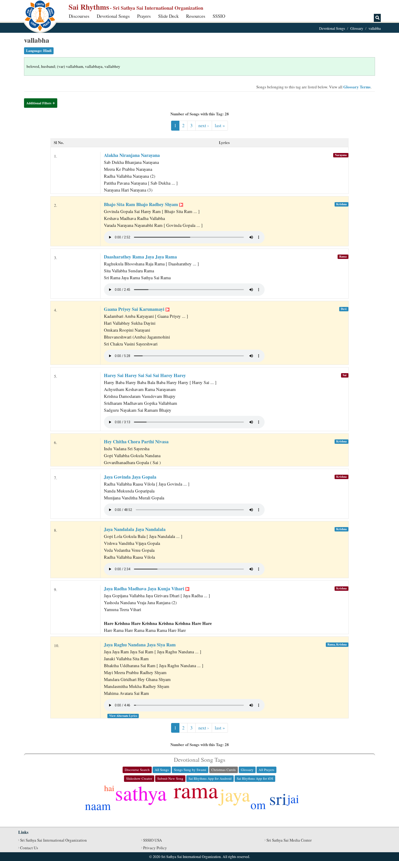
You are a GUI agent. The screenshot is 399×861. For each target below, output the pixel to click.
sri (278, 798)
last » (220, 125)
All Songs (162, 769)
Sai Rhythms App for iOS (255, 778)
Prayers (144, 16)
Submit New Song (170, 778)
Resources (195, 16)
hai (109, 787)
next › (203, 125)
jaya (235, 794)
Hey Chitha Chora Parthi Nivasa (136, 441)
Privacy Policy (155, 847)
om (258, 804)
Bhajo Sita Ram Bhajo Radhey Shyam (141, 204)
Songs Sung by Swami (190, 769)
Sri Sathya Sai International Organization (53, 840)
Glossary (356, 28)
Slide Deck (168, 16)
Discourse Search (137, 769)
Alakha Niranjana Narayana (132, 155)
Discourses (79, 16)
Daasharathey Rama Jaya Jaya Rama (140, 256)
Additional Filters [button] (38, 103)
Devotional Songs (113, 16)
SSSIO (219, 16)
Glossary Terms (357, 87)
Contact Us (29, 847)
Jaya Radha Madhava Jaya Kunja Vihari (144, 588)
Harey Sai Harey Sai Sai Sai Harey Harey (145, 375)
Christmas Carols (223, 769)
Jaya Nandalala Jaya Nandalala (135, 529)
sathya (141, 792)
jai (293, 798)
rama (196, 789)
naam (98, 805)
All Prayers (266, 769)
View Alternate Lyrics (123, 716)
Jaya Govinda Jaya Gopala (130, 477)
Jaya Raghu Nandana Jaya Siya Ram (140, 644)
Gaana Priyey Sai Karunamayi (135, 309)
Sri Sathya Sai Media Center (289, 840)
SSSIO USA (152, 840)
